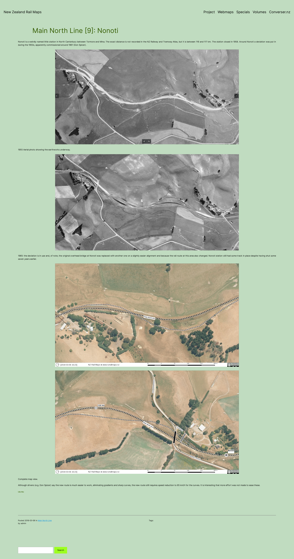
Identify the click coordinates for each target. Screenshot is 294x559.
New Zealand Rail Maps (23, 12)
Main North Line (45, 520)
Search (60, 550)
